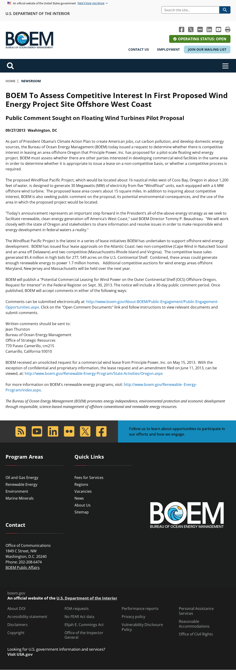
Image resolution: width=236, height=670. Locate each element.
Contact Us (138, 49)
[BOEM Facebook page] (181, 29)
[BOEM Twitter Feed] (191, 29)
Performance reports (140, 608)
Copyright (15, 632)
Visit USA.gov (20, 654)
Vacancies (83, 491)
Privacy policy (133, 616)
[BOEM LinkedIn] (209, 29)
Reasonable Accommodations (194, 624)
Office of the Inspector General (84, 635)
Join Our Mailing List (207, 49)
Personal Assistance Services (196, 611)
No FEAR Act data (79, 616)
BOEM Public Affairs (23, 567)
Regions (81, 484)
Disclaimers (17, 624)
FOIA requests (77, 608)
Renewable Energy (21, 484)
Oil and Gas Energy (22, 477)
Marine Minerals (20, 498)
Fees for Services (88, 477)
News (79, 498)
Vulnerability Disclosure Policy (142, 627)
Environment (17, 491)
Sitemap (81, 512)
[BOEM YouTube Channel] (218, 29)
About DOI (16, 608)
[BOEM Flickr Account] (200, 29)
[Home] (29, 40)
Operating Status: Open (202, 38)
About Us (82, 505)
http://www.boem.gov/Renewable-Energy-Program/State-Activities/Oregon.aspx (94, 373)
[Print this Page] (227, 29)
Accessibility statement (27, 616)
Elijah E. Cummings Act (84, 624)
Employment (168, 49)
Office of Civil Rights (196, 634)
